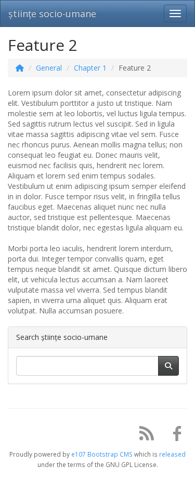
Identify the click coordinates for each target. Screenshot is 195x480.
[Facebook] (173, 436)
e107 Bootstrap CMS (102, 454)
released (172, 454)
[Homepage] (20, 68)
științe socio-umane (52, 13)
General (49, 68)
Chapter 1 (90, 68)
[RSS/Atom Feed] (143, 436)
